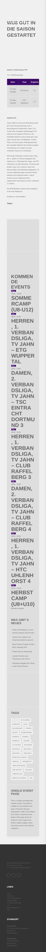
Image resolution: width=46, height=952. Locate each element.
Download (16, 724)
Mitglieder (28, 745)
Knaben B (15, 736)
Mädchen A (16, 749)
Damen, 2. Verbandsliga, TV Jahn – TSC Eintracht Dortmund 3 (23, 399)
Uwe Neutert (17, 770)
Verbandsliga (17, 774)
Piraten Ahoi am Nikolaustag (22, 651)
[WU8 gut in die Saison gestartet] (23, 53)
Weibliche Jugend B (19, 778)
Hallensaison (17, 728)
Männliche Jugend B (19, 757)
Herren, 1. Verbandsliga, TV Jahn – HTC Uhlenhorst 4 (22, 560)
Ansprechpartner (12, 900)
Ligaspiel (26, 741)
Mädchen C (16, 753)
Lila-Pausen (16, 745)
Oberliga (15, 761)
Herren (28, 728)
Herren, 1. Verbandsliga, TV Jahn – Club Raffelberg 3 (22, 457)
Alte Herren (25, 720)
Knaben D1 (16, 741)
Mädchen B (27, 749)
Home (9, 893)
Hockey (15, 732)
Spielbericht (27, 761)
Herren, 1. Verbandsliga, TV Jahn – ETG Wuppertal (23, 341)
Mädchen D (28, 753)
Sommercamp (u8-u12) (22, 304)
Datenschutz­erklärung (13, 898)
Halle (25, 724)
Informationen (26, 732)
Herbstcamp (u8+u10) (23, 598)
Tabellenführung (18, 765)
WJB (31, 778)
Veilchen (28, 770)
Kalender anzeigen (17, 608)
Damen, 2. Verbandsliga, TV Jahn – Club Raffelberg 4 (22, 509)
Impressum (10, 896)
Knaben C (25, 736)
